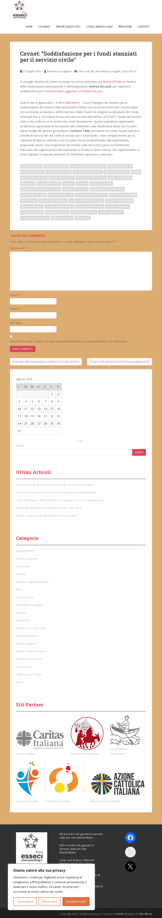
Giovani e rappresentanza (32, 582)
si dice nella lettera (68, 103)
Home (28, 26)
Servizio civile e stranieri (31, 651)
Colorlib (118, 914)
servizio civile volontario (34, 218)
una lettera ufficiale (109, 82)
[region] (51, 887)
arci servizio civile (31, 166)
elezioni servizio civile (117, 172)
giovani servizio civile (61, 177)
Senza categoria (26, 643)
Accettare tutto (76, 901)
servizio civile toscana (84, 212)
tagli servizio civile (62, 218)
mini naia (68, 183)
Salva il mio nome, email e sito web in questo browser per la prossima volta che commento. (69, 341)
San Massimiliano (27, 636)
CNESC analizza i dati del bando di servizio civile (46, 516)
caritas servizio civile (120, 166)
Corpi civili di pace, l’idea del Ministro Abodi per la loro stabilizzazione (60, 500)
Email (14, 309)
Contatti (143, 26)
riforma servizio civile (61, 195)
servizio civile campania (53, 200)
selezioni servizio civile (123, 195)
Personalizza (25, 901)
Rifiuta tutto (49, 901)
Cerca (20, 445)
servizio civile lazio (31, 206)
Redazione (125, 26)
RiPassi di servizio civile (30, 628)
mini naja (82, 183)
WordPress (146, 914)
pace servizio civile (101, 183)
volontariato (82, 218)
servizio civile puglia (117, 206)
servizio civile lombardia (59, 206)
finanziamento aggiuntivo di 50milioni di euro (74, 91)
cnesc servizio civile (32, 172)
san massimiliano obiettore (91, 195)
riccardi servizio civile (33, 195)
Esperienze (23, 566)
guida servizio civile (120, 177)
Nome (15, 295)
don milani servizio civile (87, 172)
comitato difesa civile (58, 172)
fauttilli (136, 172)
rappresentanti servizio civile (107, 189)
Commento (18, 248)
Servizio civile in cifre (29, 659)
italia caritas (28, 183)
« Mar (79, 441)
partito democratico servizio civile (40, 189)
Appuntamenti (25, 551)
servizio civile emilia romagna (86, 200)
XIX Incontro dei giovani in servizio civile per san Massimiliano (55, 485)
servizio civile (28, 200)
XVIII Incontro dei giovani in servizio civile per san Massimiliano (56, 492)
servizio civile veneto (110, 212)
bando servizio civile (55, 166)
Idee (19, 589)
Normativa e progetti (108, 71)
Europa (20, 574)
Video (19, 682)
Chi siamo (44, 26)
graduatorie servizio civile (91, 177)
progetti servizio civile (75, 189)
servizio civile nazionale (89, 206)
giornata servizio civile (33, 177)
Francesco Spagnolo (59, 71)
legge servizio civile (49, 183)
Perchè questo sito (68, 26)
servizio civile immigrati (119, 200)
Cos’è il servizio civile (99, 26)
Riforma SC (23, 620)
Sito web (15, 323)
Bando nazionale (27, 558)
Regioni (20, 613)
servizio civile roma (32, 212)
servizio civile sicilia (57, 212)
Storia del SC (129, 71)
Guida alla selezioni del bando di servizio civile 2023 (48, 508)
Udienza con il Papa (28, 674)
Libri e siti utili (86, 71)
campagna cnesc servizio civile (88, 166)
